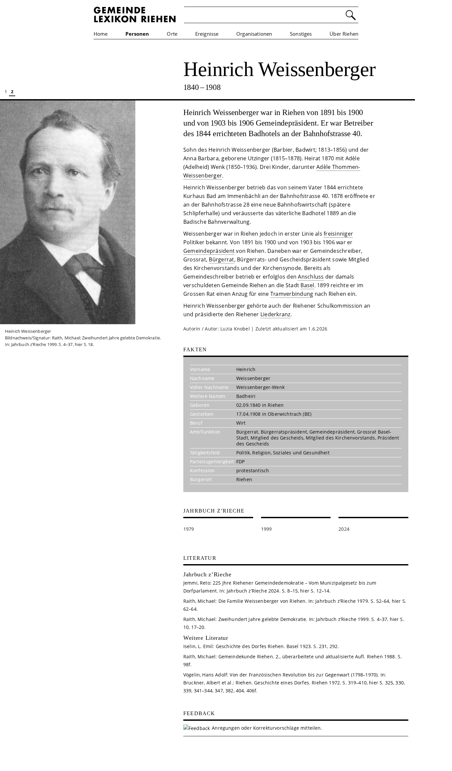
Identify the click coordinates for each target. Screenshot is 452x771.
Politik (243, 452)
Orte (172, 33)
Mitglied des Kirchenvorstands (340, 438)
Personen (137, 33)
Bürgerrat (221, 259)
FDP (240, 461)
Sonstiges (301, 33)
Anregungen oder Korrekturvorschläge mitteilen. (267, 728)
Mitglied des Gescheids (276, 438)
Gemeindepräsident (209, 250)
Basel (307, 285)
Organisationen (254, 33)
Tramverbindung (291, 293)
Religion (261, 452)
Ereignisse (207, 33)
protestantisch (252, 470)
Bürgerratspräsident (284, 432)
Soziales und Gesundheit (301, 452)
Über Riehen (344, 33)
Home (101, 33)
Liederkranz (275, 314)
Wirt (241, 423)
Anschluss (311, 276)
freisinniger (338, 233)
